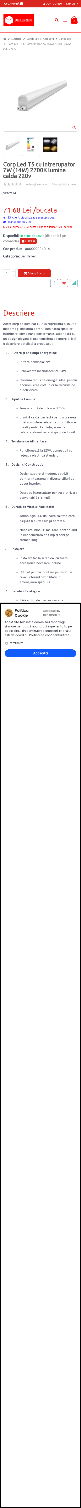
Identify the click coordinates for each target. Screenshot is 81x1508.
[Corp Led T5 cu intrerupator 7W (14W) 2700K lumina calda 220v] (12, 145)
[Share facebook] (54, 283)
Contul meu (53, 3)
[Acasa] (4, 38)
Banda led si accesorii (40, 38)
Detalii (30, 241)
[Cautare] (56, 20)
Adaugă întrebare (63, 184)
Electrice (16, 38)
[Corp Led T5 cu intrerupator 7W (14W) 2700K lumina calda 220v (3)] (50, 145)
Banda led (65, 38)
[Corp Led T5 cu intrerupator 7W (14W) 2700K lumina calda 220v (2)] (31, 145)
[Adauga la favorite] (64, 283)
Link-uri (71, 3)
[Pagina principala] (19, 20)
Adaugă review (36, 184)
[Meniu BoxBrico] (65, 19)
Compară (14, 3)
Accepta (40, 653)
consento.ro (51, 615)
